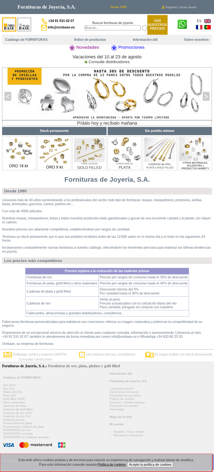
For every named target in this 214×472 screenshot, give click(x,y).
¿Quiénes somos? (122, 388)
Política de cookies (122, 398)
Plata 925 (9, 395)
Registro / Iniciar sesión (128, 431)
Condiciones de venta (124, 392)
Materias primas (13, 419)
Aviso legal (117, 409)
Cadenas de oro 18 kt (17, 412)
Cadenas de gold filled (18, 409)
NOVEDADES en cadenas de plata (26, 437)
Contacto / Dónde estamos (127, 402)
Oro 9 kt (8, 388)
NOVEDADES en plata (18, 433)
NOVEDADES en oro (17, 430)
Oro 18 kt (9, 385)
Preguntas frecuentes (124, 405)
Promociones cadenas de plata (23, 426)
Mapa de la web (121, 416)
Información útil (145, 39)
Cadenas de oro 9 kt (16, 416)
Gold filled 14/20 (14, 398)
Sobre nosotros (196, 39)
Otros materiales (14, 402)
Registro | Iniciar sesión (181, 7)
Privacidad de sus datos (125, 395)
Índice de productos (90, 39)
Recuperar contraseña (128, 435)
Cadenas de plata (15, 405)
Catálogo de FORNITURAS (26, 39)
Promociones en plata (17, 423)
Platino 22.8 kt (12, 392)
